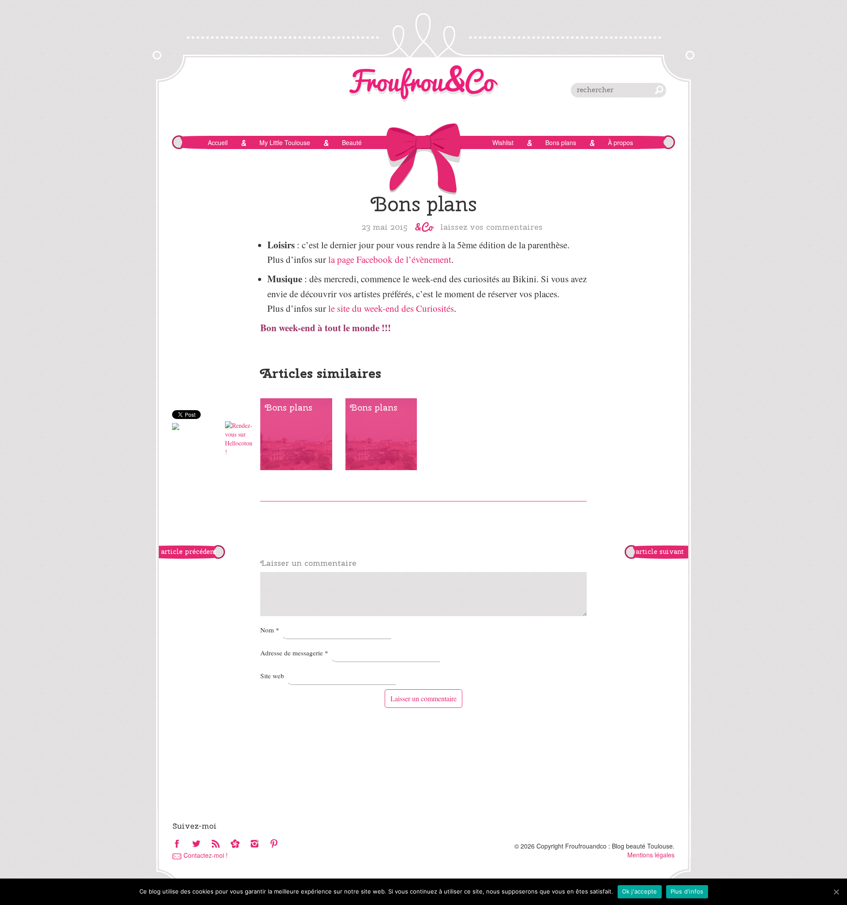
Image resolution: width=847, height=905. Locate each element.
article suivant (660, 551)
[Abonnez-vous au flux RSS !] (215, 844)
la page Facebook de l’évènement (389, 259)
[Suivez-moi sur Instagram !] (254, 844)
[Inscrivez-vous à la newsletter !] (235, 844)
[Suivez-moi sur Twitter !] (196, 844)
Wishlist (502, 142)
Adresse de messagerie (294, 652)
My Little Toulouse (284, 142)
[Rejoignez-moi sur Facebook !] (176, 844)
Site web (272, 675)
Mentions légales (651, 854)
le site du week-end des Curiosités (391, 308)
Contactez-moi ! (206, 855)
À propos (620, 142)
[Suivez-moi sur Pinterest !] (274, 844)
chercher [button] (659, 90)
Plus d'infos (687, 891)
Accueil (218, 142)
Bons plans (560, 142)
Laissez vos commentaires (491, 226)
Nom (269, 629)
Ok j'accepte (639, 891)
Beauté (352, 142)
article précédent (189, 551)
